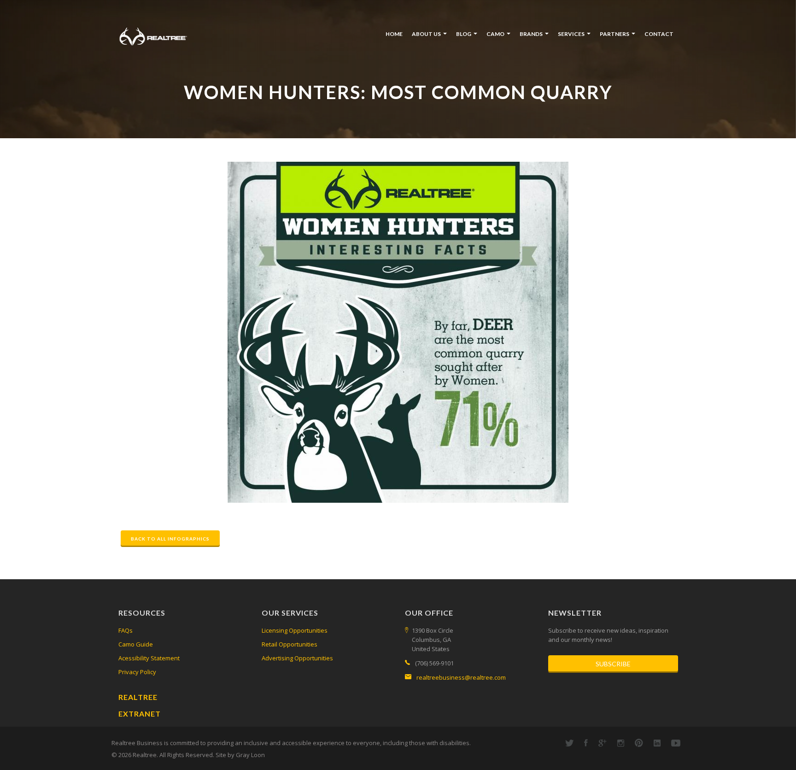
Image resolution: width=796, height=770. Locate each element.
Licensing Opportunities (295, 630)
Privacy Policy (137, 672)
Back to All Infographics (170, 538)
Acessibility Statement (149, 658)
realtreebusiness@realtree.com (461, 677)
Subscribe (613, 664)
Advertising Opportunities (297, 658)
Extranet (139, 713)
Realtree (138, 697)
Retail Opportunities (289, 644)
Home (394, 33)
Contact (658, 33)
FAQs (125, 630)
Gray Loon (250, 755)
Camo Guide (135, 644)
